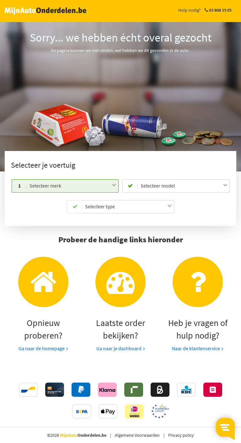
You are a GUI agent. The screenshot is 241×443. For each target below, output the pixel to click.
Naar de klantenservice (196, 348)
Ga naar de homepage (42, 348)
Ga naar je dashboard (119, 348)
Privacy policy (181, 435)
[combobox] (73, 186)
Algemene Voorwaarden (137, 435)
